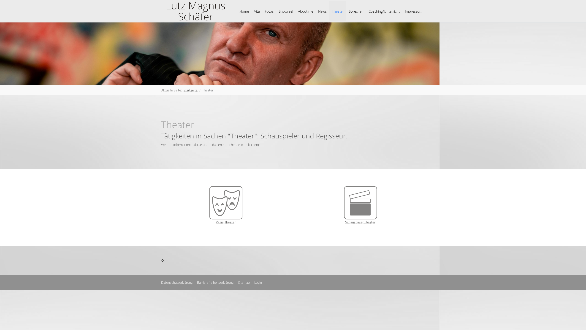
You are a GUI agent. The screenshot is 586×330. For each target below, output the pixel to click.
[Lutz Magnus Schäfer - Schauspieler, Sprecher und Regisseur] (195, 11)
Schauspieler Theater (360, 222)
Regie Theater (226, 222)
